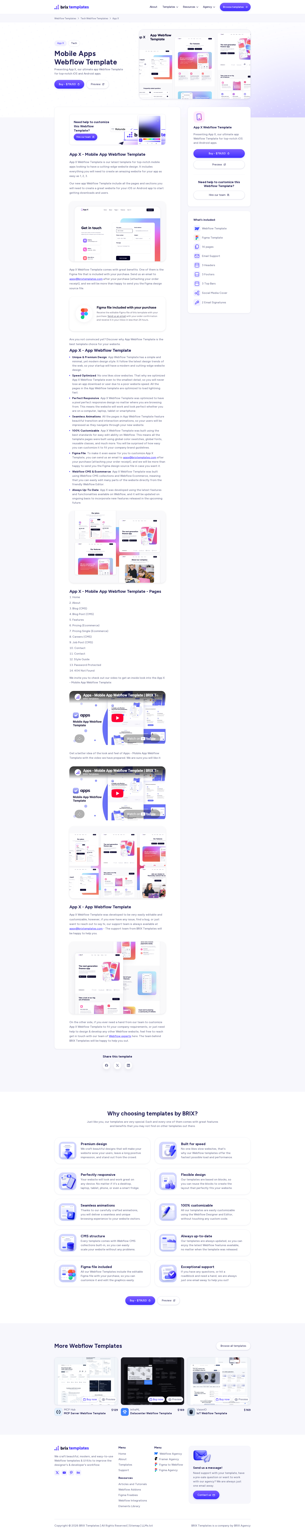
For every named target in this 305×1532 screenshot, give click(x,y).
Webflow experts (120, 1036)
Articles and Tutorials (132, 1484)
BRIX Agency (242, 1525)
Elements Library (129, 1506)
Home (122, 1453)
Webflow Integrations (132, 1500)
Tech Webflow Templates (94, 18)
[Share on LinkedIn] (128, 1065)
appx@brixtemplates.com (86, 279)
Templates (125, 1464)
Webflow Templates (65, 18)
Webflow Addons (129, 1489)
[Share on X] (117, 1065)
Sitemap (134, 1525)
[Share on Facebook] (106, 1065)
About (153, 6)
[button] (170, 7)
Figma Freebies (128, 1495)
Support (123, 1470)
